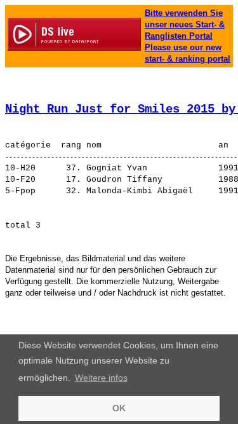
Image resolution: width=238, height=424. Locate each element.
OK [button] (119, 408)
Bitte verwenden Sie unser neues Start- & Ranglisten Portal (185, 24)
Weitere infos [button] (101, 378)
